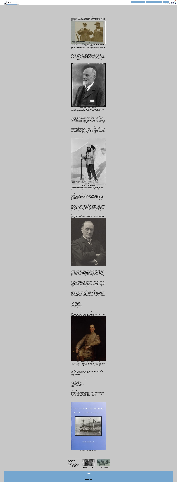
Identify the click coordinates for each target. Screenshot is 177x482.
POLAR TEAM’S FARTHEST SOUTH (103, 468)
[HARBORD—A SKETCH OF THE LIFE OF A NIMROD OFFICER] (88, 462)
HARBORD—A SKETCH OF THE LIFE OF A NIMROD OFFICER (88, 468)
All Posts (68, 7)
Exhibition (73, 7)
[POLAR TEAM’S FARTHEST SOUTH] (103, 462)
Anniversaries (79, 7)
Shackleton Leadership (91, 7)
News (84, 7)
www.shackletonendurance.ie (88, 480)
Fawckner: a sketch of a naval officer (72, 461)
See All (109, 456)
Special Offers (99, 7)
